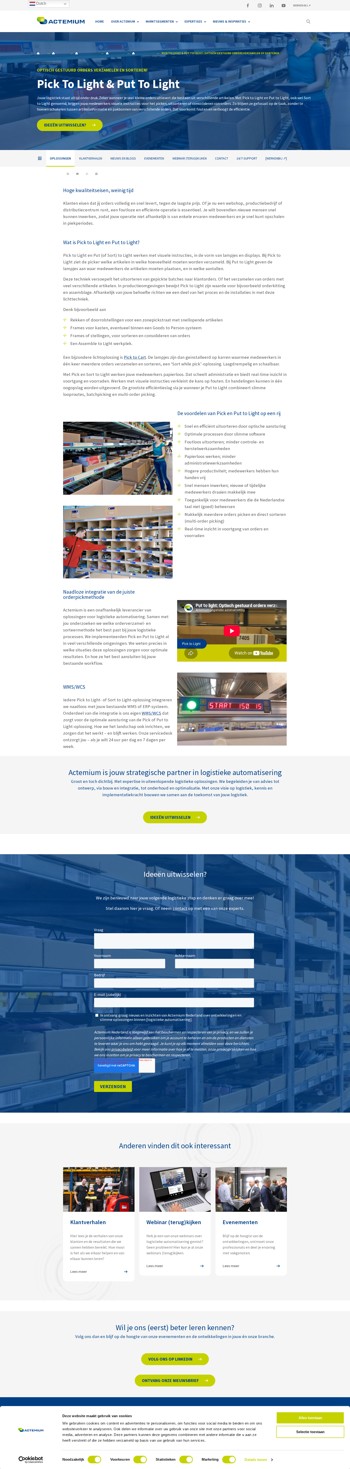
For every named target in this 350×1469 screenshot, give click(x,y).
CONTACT (221, 158)
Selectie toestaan (310, 1432)
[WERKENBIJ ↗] (276, 158)
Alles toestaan (310, 1418)
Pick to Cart (135, 357)
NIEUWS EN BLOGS (123, 158)
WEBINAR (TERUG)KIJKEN (189, 158)
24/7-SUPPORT (246, 158)
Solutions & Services (60, 53)
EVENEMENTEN (154, 158)
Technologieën (143, 53)
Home (41, 53)
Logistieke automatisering (86, 53)
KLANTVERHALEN (90, 158)
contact (180, 908)
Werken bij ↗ (302, 5)
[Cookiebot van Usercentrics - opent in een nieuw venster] (31, 1459)
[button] (70, 125)
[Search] (308, 21)
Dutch (40, 3)
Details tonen (256, 1460)
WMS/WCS (151, 713)
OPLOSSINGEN (115, 53)
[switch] (140, 1459)
